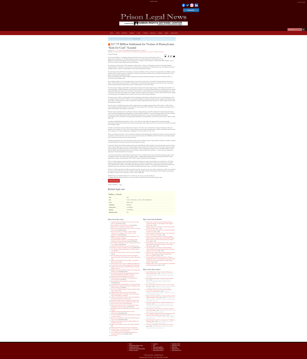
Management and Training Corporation (165, 321)
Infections (171, 310)
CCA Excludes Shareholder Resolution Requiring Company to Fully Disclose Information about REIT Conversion (125, 273)
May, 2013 (140, 50)
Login (298, 2)
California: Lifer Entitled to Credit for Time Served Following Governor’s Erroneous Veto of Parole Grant (125, 297)
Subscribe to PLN (176, 344)
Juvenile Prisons (151, 51)
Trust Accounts (154, 316)
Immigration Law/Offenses (157, 281)
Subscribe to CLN (176, 345)
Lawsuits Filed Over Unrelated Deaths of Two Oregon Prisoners (125, 284)
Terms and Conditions (158, 347)
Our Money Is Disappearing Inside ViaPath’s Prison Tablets (159, 324)
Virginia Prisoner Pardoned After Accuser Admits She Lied (124, 246)
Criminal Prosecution (143, 51)
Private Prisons (166, 291)
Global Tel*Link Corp (150, 318)
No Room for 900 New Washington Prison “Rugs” (122, 276)
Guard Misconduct (158, 305)
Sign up (303, 2)
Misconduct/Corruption (117, 51)
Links (138, 33)
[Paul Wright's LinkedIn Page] (196, 5)
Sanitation (148, 312)
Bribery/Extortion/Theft (150, 328)
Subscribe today (136, 39)
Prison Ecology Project (158, 350)
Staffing (154, 275)
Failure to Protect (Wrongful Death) (152, 307)
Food (174, 310)
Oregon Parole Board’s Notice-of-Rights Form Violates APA (125, 302)
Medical (163, 280)
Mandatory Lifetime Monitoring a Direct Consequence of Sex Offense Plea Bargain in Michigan (125, 237)
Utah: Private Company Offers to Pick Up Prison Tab (123, 252)
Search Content (174, 33)
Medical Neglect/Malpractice (161, 275)
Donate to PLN (175, 348)
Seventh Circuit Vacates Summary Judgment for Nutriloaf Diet (125, 265)
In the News (124, 33)
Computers (164, 326)
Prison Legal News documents (157, 288)
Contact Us (155, 344)
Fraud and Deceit (162, 323)
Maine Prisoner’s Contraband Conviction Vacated (122, 227)
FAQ (154, 345)
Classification (157, 286)
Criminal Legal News (134, 347)
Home (111, 33)
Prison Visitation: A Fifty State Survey (120, 225)
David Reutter (123, 50)
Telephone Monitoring (162, 316)
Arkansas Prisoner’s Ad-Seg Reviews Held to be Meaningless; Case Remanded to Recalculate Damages (125, 329)
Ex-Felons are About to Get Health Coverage (121, 247)
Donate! (166, 33)
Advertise (160, 33)
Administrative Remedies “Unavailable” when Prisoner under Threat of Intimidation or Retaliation (125, 294)
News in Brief (114, 335)
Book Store (153, 33)
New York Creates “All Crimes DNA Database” (122, 303)
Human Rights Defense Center (136, 345)
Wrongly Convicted (133, 350)
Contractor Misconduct (126, 51)
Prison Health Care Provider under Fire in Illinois (122, 281)
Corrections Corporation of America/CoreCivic (164, 304)
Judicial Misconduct (135, 51)
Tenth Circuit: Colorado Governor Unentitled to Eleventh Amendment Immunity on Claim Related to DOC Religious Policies (159, 223)
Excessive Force (164, 299)
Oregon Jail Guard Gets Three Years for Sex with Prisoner (124, 327)
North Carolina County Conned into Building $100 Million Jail (125, 263)
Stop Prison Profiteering (158, 348)
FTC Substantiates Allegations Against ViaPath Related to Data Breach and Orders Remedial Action (160, 314)
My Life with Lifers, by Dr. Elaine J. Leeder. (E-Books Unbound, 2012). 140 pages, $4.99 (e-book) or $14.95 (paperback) (123, 233)
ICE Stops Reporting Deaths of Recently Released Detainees (159, 278)
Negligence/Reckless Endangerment (157, 312)
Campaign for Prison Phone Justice (137, 348)
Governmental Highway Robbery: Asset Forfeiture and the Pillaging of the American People (124, 240)
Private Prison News (176, 350)
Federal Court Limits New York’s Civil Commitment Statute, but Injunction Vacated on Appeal (125, 305)
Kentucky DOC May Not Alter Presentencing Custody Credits (125, 300)
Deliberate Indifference (171, 316)
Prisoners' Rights (167, 288)
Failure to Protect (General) (168, 305)
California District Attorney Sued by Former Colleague (123, 292)
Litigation (132, 33)
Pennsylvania (160, 51)
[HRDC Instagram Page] (192, 5)
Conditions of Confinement (164, 292)
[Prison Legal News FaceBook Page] (183, 5)
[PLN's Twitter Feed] (187, 5)
